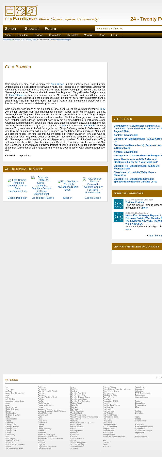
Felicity (41, 399)
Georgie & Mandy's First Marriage (52, 411)
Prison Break (75, 425)
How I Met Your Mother (47, 437)
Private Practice (76, 427)
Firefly (40, 401)
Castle (8, 421)
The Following (108, 411)
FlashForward (43, 403)
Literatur (106, 443)
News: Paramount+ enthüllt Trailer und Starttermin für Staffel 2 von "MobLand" (136, 161)
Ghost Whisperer (45, 413)
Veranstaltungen (141, 397)
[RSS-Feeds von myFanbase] (123, 260)
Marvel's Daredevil (78, 393)
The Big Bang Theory (111, 405)
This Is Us (107, 419)
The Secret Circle (110, 415)
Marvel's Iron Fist (77, 395)
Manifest (73, 391)
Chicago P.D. (11, 431)
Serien (17, 40)
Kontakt (138, 411)
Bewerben (139, 413)
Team (137, 417)
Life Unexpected (44, 448)
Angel (8, 403)
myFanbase (8, 40)
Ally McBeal (10, 399)
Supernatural (108, 393)
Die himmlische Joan (14, 448)
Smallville (74, 448)
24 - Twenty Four (29, 40)
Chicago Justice (12, 427)
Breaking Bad (11, 413)
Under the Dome (109, 425)
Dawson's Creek (12, 441)
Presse (138, 419)
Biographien (140, 403)
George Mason (93, 198)
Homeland (42, 433)
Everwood (42, 395)
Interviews (139, 389)
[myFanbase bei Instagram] (150, 260)
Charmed (9, 423)
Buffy (8, 417)
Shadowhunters (76, 447)
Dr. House (42, 389)
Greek (40, 427)
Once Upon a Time (78, 415)
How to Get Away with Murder (50, 439)
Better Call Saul (12, 409)
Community (10, 435)
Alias (7, 397)
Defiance (9, 443)
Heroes (41, 431)
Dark (7, 437)
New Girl (73, 407)
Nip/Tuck (74, 409)
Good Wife (42, 421)
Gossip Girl (42, 423)
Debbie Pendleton (17, 198)
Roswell (73, 437)
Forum (50, 28)
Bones (8, 411)
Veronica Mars (109, 431)
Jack (63, 125)
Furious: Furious (134, 202)
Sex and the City (77, 445)
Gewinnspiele (140, 405)
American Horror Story (15, 401)
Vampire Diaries (109, 429)
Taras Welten (108, 397)
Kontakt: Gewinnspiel (126, 135)
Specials (32, 28)
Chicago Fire (11, 425)
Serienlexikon (140, 387)
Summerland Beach (111, 391)
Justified (41, 443)
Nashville (74, 405)
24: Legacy (10, 389)
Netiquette (139, 425)
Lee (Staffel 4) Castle (42, 198)
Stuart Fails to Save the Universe (116, 389)
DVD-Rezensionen (142, 393)
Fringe (40, 407)
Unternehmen (140, 421)
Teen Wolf (107, 399)
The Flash (107, 409)
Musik (105, 445)
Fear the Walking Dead (47, 397)
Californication (11, 419)
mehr (145, 207)
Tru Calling (107, 421)
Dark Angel (10, 439)
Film (104, 441)
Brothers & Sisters (13, 415)
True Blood (107, 423)
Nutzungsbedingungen (144, 427)
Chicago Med (11, 429)
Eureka (41, 393)
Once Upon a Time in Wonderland (84, 417)
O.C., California (76, 411)
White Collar (108, 433)
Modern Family (76, 403)
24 (7, 387)
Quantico (74, 433)
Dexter (8, 447)
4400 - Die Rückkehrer (15, 393)
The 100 (106, 403)
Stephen (67, 198)
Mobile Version (141, 437)
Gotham (41, 425)
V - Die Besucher (110, 427)
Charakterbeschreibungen (60, 40)
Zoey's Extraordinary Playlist (114, 437)
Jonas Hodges (16, 95)
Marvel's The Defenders (80, 401)
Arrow (8, 405)
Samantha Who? (77, 439)
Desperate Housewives (15, 445)
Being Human (11, 407)
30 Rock (9, 391)
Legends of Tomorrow (47, 447)
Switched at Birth (110, 395)
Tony (102, 109)
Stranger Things (109, 387)
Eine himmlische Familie (48, 391)
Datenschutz (140, 429)
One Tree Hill (75, 419)
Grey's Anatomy (44, 429)
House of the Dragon (46, 435)
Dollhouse (42, 387)
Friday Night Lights (46, 405)
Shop (137, 407)
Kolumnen (139, 391)
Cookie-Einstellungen (143, 431)
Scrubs (73, 441)
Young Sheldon (109, 435)
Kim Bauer (89, 125)
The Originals (108, 413)
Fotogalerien (140, 395)
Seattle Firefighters (78, 443)
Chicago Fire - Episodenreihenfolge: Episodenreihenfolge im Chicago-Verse (135, 180)
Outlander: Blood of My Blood (82, 423)
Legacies (41, 445)
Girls (40, 417)
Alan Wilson (57, 84)
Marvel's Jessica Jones (80, 397)
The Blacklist (108, 407)
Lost (72, 387)
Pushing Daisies (77, 431)
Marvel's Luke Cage (78, 399)
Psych (72, 429)
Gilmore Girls (43, 415)
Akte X (8, 395)
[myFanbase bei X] (141, 260)
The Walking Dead (110, 417)
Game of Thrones (45, 409)
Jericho (41, 441)
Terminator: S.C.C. (110, 401)
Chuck (8, 433)
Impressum (139, 433)
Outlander (74, 421)
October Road (76, 413)
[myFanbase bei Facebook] (132, 260)
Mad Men (74, 389)
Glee (40, 419)
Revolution (74, 435)
